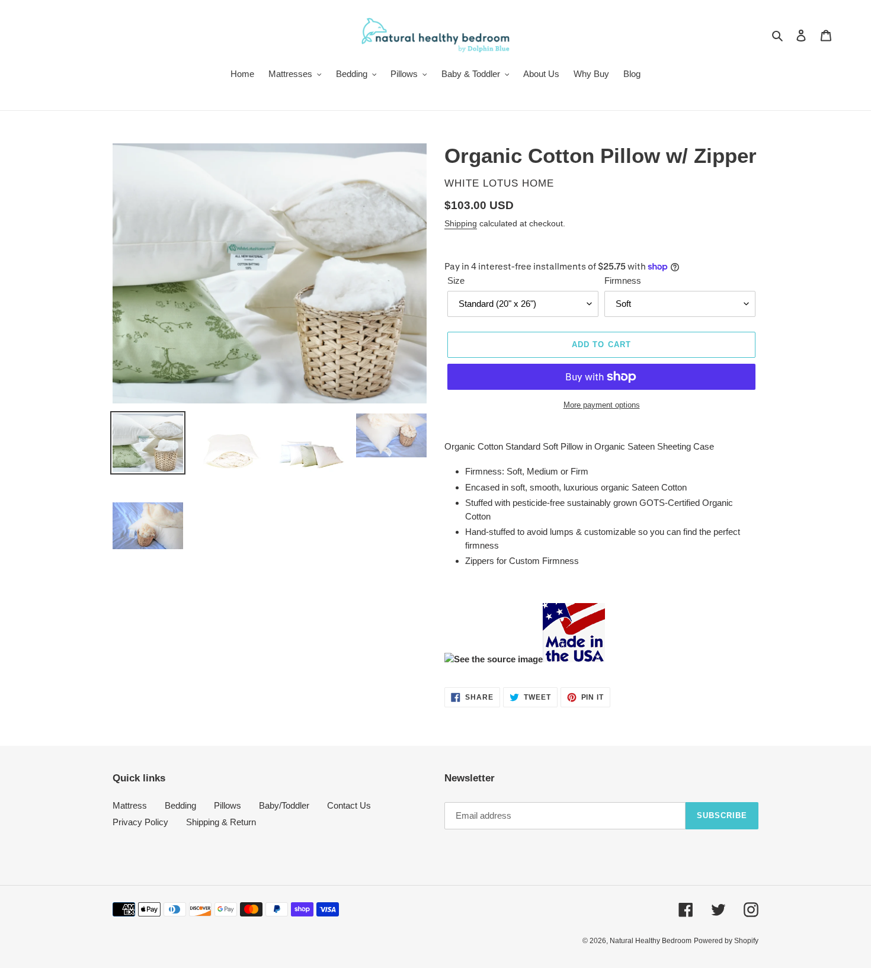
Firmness (622, 280)
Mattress (130, 805)
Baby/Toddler (284, 805)
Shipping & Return (221, 822)
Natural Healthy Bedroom (650, 941)
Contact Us (349, 805)
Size (456, 280)
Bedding (180, 805)
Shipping (460, 223)
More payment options (601, 404)
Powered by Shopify (726, 941)
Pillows (227, 805)
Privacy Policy (140, 822)
